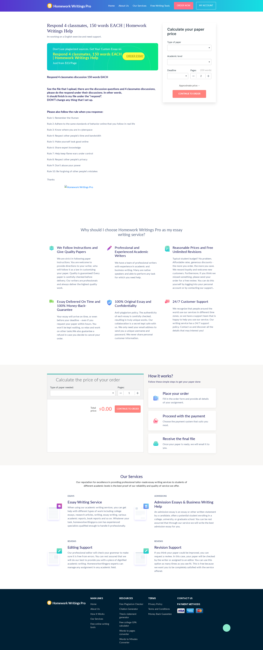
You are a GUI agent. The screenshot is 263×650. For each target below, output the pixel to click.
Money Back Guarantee (160, 614)
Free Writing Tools (160, 6)
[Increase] (208, 76)
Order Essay (135, 56)
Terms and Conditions (159, 609)
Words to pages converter (127, 633)
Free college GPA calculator (127, 624)
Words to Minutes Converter (128, 641)
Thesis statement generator (127, 616)
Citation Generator (128, 609)
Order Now (183, 6)
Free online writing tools (99, 626)
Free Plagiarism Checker (131, 604)
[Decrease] (193, 76)
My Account (206, 6)
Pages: (121, 387)
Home (111, 6)
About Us (124, 6)
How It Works (97, 614)
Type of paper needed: (62, 387)
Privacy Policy (155, 604)
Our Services (139, 6)
